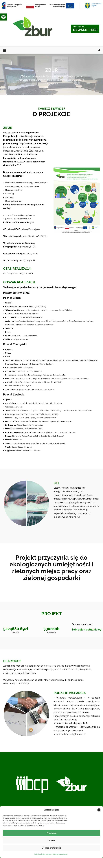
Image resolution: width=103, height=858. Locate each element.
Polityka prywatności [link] (59, 854)
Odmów (51, 840)
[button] (99, 810)
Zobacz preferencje (51, 848)
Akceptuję (51, 833)
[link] (3, 17)
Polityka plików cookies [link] (42, 854)
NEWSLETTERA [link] (85, 29)
